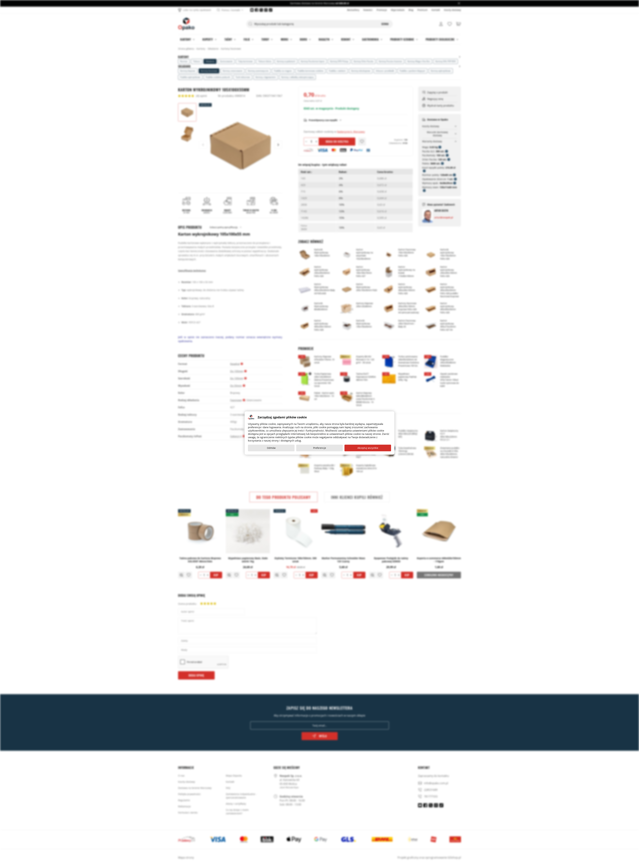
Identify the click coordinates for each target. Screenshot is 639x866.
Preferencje (319, 447)
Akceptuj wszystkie (367, 447)
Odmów (271, 447)
